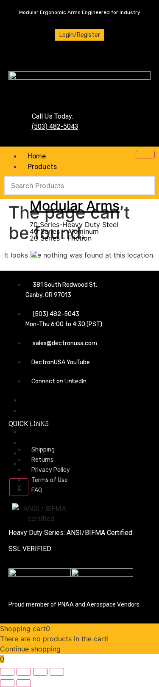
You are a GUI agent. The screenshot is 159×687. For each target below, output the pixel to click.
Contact (41, 453)
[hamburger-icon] (145, 154)
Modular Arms (75, 205)
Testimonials (47, 432)
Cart (35, 464)
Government (47, 411)
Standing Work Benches (68, 369)
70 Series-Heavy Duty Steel (74, 224)
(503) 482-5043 (55, 126)
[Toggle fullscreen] (24, 672)
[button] (87, 224)
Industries (44, 400)
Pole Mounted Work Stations (75, 383)
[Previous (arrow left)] (7, 683)
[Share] (40, 672)
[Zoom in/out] (7, 672)
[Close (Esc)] (57, 672)
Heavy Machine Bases (65, 376)
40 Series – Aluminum (64, 231)
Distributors (46, 442)
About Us (42, 421)
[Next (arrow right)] (24, 683)
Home (37, 156)
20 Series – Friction (61, 238)
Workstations (72, 350)
